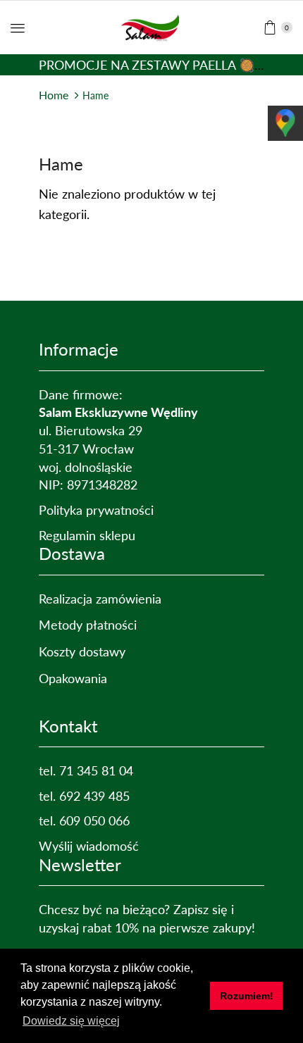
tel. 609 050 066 (84, 820)
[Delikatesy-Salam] (151, 26)
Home (53, 94)
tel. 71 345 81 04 (86, 770)
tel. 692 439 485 (84, 796)
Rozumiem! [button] (246, 995)
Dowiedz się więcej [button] (71, 1021)
